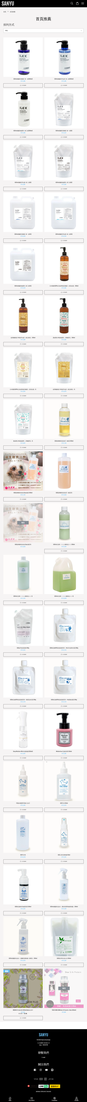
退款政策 (49, 1091)
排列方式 (8, 24)
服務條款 (38, 1091)
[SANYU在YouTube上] (46, 1071)
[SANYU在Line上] (52, 1071)
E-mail (43, 1057)
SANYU (8, 4)
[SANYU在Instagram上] (40, 1071)
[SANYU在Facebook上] (34, 1071)
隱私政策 (43, 1091)
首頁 (4, 12)
